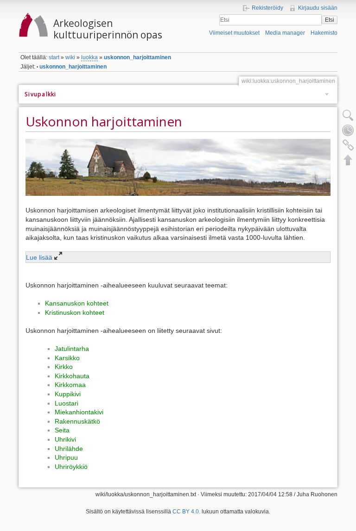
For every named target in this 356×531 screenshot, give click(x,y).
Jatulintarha (72, 348)
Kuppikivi (68, 394)
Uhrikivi (65, 439)
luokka (89, 57)
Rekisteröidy (267, 8)
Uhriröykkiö (71, 466)
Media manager (285, 33)
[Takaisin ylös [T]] (348, 159)
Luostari (66, 403)
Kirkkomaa (70, 384)
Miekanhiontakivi (79, 412)
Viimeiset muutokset (234, 33)
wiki (70, 57)
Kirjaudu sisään (317, 8)
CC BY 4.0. (186, 511)
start (54, 57)
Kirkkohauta (72, 376)
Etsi (329, 20)
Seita (62, 430)
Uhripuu (66, 457)
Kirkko (64, 366)
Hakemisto (324, 33)
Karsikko (67, 358)
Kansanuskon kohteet (76, 303)
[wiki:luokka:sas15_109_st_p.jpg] (178, 166)
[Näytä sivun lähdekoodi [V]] (348, 115)
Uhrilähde (69, 448)
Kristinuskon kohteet (74, 312)
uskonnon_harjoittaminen (137, 57)
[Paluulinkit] (348, 144)
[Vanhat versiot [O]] (348, 130)
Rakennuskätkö (77, 421)
